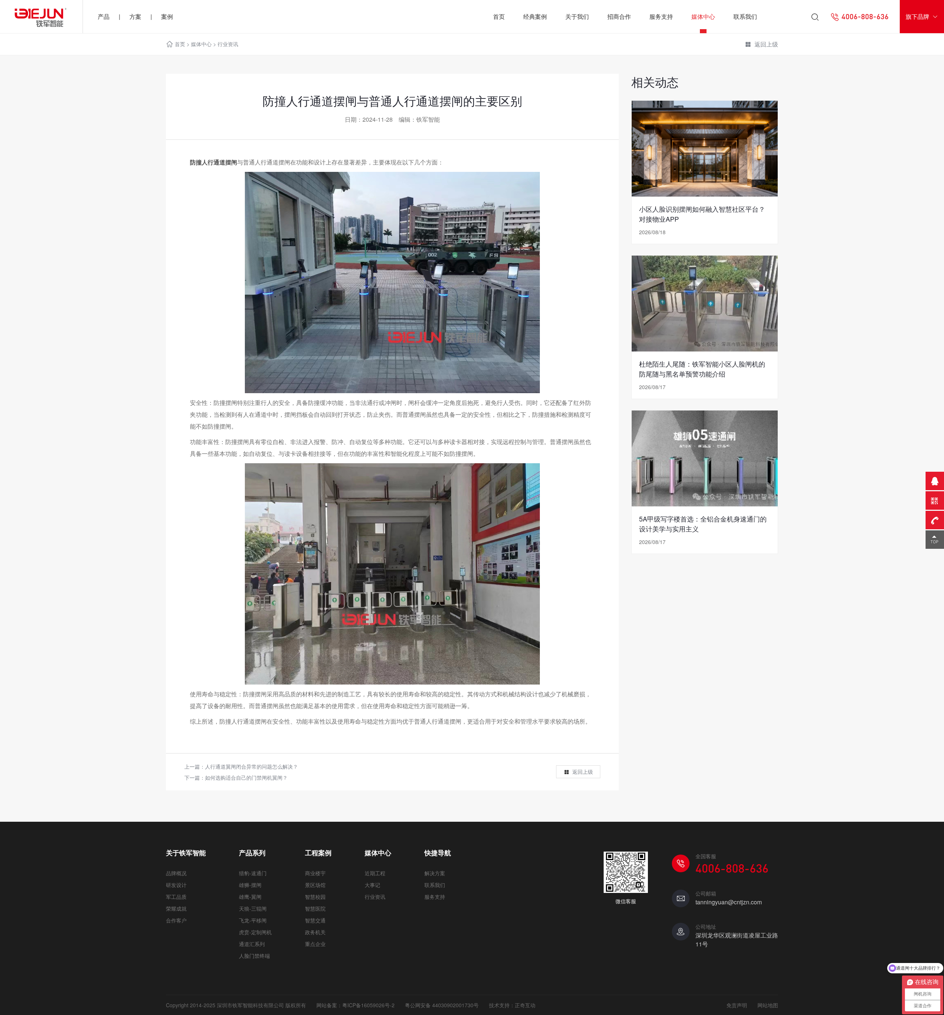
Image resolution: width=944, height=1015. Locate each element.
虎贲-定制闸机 (255, 932)
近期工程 (375, 873)
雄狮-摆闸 (250, 884)
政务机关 (315, 932)
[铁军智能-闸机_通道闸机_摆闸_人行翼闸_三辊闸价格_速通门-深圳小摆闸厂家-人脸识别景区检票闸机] (41, 16)
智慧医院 (315, 908)
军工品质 (176, 896)
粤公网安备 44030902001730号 (442, 1005)
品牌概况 (176, 873)
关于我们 (577, 16)
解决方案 (434, 873)
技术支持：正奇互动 (512, 1005)
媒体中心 (703, 16)
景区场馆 (315, 884)
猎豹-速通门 (253, 873)
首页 (499, 16)
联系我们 (745, 16)
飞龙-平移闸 (253, 920)
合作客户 (176, 920)
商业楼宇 (315, 873)
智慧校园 (315, 896)
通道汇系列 (252, 944)
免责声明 (736, 1005)
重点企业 (315, 944)
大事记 (372, 884)
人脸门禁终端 (254, 955)
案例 (167, 16)
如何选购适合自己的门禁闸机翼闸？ (246, 777)
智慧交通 (315, 920)
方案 (135, 16)
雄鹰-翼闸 (250, 896)
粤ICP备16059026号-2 (368, 1005)
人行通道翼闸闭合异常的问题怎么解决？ (251, 766)
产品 (104, 16)
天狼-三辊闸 (253, 908)
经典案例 (535, 16)
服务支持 (661, 16)
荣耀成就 (176, 908)
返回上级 (766, 44)
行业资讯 (228, 44)
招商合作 (619, 16)
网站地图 (767, 1005)
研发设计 (176, 884)
